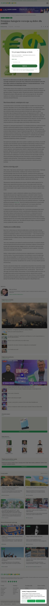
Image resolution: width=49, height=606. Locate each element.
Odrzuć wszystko (31, 600)
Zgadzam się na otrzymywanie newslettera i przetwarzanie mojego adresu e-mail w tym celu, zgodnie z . (25, 69)
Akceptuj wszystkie (40, 600)
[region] (33, 597)
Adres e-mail (14, 59)
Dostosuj (24, 600)
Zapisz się (24, 65)
